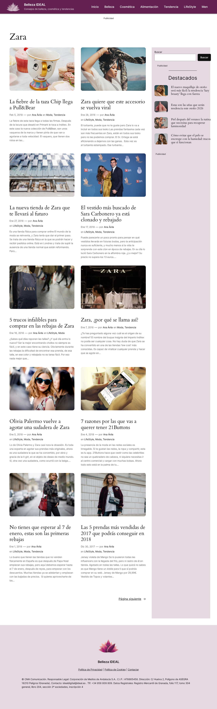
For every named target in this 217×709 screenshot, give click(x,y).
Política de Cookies (115, 669)
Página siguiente (132, 599)
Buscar (158, 51)
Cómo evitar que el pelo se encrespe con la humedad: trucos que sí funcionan (191, 139)
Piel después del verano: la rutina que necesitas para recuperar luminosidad (191, 123)
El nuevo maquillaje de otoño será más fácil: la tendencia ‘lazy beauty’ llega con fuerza (190, 90)
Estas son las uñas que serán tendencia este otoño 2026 (187, 106)
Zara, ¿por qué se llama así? (109, 320)
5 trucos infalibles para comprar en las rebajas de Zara (41, 323)
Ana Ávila (37, 114)
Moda (49, 114)
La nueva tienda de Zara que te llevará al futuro (39, 211)
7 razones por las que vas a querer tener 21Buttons (108, 424)
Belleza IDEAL (35, 5)
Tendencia (59, 114)
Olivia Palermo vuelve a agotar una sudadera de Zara (39, 424)
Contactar (133, 669)
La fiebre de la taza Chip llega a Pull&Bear (41, 105)
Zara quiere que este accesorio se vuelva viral (113, 105)
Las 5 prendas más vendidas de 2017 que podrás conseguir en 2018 (113, 533)
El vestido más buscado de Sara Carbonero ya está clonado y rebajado (108, 214)
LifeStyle (89, 119)
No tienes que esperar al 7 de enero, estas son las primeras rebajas (40, 533)
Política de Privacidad (90, 669)
